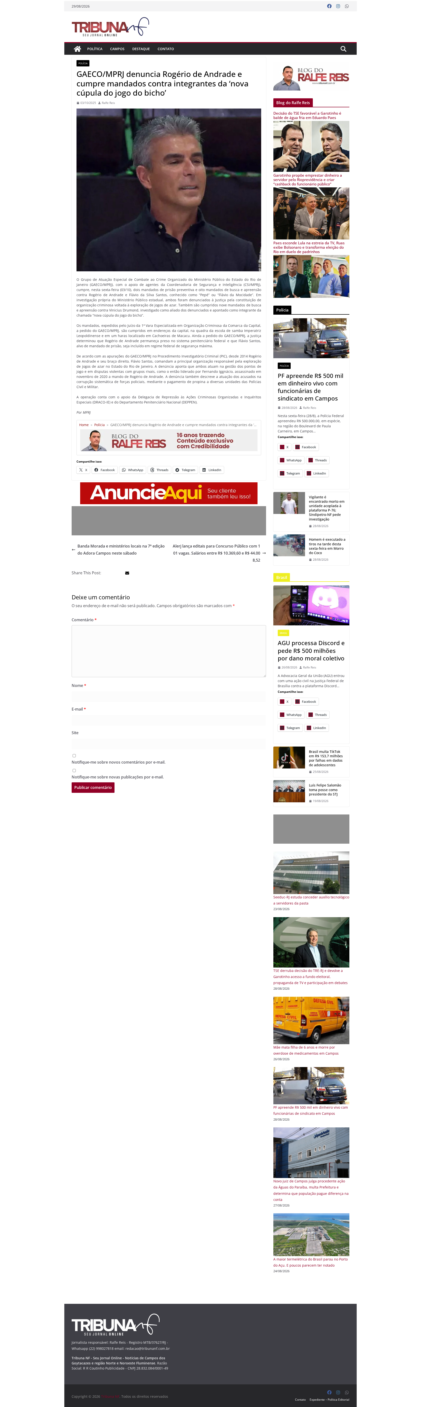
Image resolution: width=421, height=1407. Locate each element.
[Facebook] (329, 6)
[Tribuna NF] (113, 26)
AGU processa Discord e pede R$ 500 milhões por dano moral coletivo (311, 650)
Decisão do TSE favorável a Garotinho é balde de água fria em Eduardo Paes (307, 115)
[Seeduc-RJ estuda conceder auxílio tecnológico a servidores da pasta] (311, 854)
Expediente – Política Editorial (329, 1400)
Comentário (84, 619)
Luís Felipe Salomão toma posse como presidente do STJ (325, 789)
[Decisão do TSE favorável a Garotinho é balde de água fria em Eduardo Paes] (311, 124)
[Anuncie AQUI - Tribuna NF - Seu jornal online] (169, 485)
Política (94, 48)
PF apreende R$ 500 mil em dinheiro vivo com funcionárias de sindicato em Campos (310, 387)
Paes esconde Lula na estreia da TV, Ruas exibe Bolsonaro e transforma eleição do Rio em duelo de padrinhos (308, 247)
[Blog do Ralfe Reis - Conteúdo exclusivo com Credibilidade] (169, 431)
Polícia (82, 63)
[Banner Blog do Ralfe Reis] (311, 76)
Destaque (141, 48)
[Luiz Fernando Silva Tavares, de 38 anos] (289, 512)
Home (84, 424)
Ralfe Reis (108, 103)
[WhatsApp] (346, 6)
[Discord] (311, 605)
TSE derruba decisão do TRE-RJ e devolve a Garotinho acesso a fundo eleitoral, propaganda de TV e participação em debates (310, 976)
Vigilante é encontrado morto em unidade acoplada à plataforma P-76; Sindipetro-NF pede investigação (326, 508)
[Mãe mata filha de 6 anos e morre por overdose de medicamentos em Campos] (311, 999)
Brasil (283, 633)
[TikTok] (289, 762)
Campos (117, 48)
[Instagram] (338, 6)
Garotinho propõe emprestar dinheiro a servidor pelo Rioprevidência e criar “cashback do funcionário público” (307, 179)
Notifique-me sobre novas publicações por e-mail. (118, 777)
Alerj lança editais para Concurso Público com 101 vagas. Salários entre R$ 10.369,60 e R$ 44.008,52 (216, 553)
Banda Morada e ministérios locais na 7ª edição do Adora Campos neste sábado (121, 549)
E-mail (79, 709)
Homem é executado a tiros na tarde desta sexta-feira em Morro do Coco (327, 546)
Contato (166, 48)
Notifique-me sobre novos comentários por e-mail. (118, 762)
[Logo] (116, 1316)
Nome (79, 685)
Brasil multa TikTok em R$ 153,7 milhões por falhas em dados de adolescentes (326, 758)
